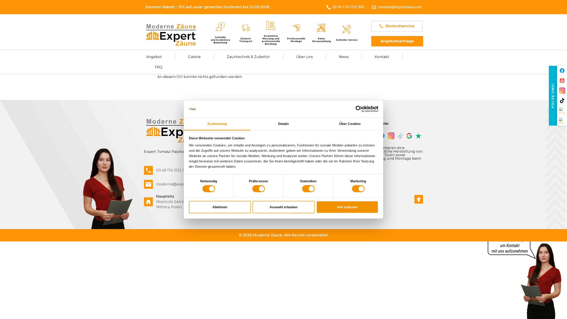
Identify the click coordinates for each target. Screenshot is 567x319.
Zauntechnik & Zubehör (248, 57)
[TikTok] (562, 101)
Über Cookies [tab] (350, 124)
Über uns (304, 57)
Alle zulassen (347, 207)
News (344, 57)
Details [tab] (283, 124)
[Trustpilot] (562, 121)
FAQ (158, 67)
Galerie (194, 57)
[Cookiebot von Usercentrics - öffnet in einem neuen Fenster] (359, 109)
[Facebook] (562, 71)
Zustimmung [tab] (217, 124)
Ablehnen (219, 207)
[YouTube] (562, 81)
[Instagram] (562, 91)
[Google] (562, 111)
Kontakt (382, 57)
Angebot (154, 57)
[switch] (258, 188)
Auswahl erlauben (283, 207)
